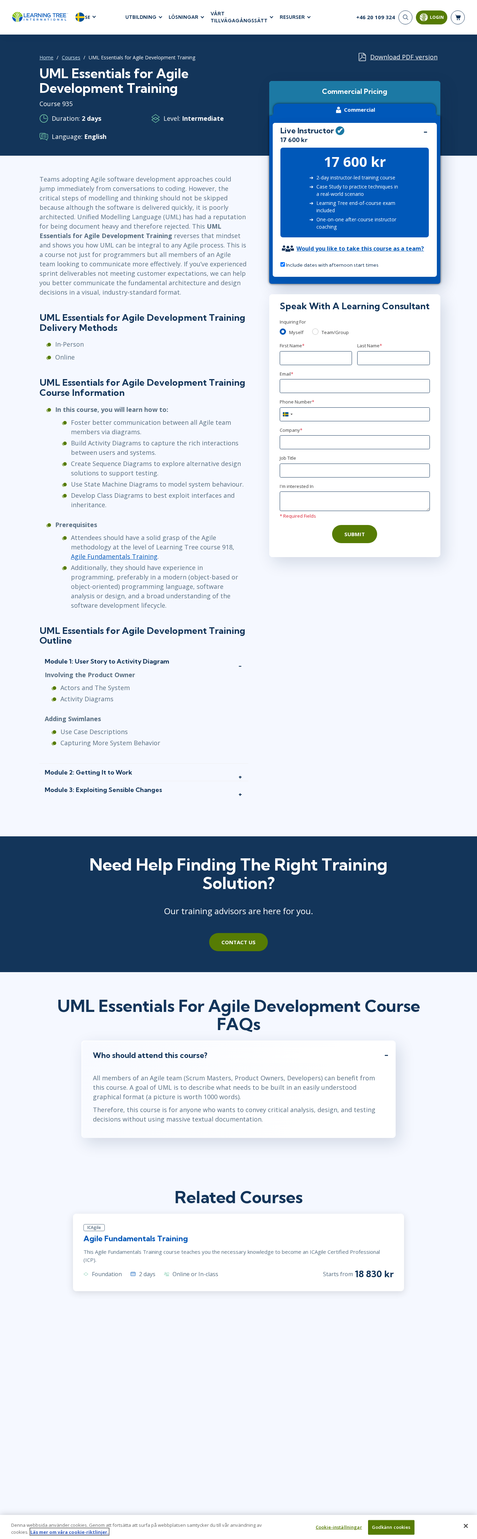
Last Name (369, 345)
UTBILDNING (140, 17)
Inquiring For (293, 322)
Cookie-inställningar (339, 1527)
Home (46, 57)
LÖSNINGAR (183, 17)
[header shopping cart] (458, 17)
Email (286, 374)
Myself (296, 332)
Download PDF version (404, 57)
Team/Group (335, 332)
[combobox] (287, 414)
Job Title (288, 458)
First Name (292, 345)
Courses (71, 57)
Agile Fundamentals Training (114, 556)
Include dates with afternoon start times (332, 265)
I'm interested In (297, 486)
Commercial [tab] (359, 109)
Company (291, 430)
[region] (238, 1527)
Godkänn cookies (391, 1527)
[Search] (405, 17)
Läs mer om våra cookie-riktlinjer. (69, 1532)
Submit (354, 534)
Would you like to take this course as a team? (360, 248)
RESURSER (292, 17)
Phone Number (297, 402)
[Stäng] (466, 1526)
